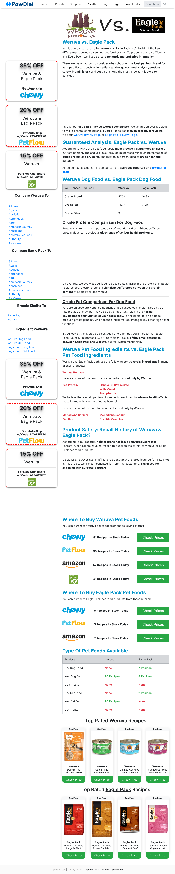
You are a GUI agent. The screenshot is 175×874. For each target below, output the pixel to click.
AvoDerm (15, 243)
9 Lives (13, 206)
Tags (116, 4)
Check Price (74, 779)
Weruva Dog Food (19, 339)
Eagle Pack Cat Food (21, 351)
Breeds (59, 4)
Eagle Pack (15, 315)
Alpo (12, 222)
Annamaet (15, 230)
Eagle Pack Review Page (121, 135)
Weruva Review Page (87, 135)
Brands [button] (43, 4)
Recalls (91, 4)
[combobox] (152, 4)
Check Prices (153, 537)
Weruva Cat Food (19, 343)
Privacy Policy (75, 869)
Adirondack (16, 218)
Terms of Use (58, 869)
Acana (13, 210)
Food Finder (132, 4)
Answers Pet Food (20, 235)
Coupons (75, 4)
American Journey (20, 226)
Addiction (15, 214)
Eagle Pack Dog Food (22, 347)
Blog (104, 4)
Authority (15, 239)
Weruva (12, 319)
